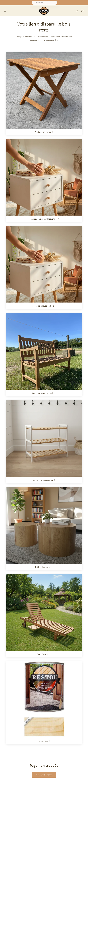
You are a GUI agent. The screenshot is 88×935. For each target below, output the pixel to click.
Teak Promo (42, 654)
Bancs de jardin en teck (43, 392)
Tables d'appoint (43, 567)
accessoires (42, 741)
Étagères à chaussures (43, 480)
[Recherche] (34, 3)
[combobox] (45, 2)
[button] (4, 10)
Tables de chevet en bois (42, 305)
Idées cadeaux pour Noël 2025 (43, 218)
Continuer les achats (44, 775)
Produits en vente (42, 131)
